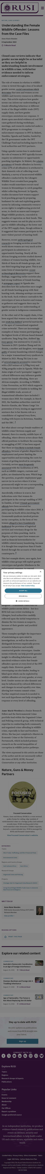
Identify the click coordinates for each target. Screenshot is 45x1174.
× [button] (40, 571)
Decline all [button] (23, 596)
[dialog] (22, 587)
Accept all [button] (23, 591)
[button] (22, 601)
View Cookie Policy (28, 586)
